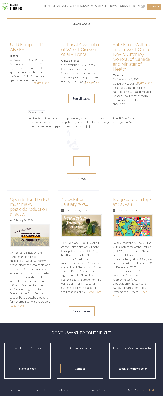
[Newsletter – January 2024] (81, 225)
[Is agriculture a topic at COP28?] (133, 225)
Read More (94, 291)
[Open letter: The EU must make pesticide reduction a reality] (30, 235)
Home (47, 5)
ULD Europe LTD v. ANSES (28, 47)
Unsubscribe (79, 389)
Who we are (99, 5)
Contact (124, 5)
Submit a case (27, 368)
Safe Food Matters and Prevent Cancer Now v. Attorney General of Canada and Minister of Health (132, 57)
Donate (154, 6)
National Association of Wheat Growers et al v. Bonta (81, 49)
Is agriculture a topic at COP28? (133, 202)
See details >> (40, 82)
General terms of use (18, 389)
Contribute (63, 389)
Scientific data (79, 5)
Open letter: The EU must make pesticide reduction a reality (29, 207)
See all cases (81, 98)
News (113, 5)
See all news (81, 311)
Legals (36, 389)
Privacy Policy (97, 389)
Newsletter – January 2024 (74, 202)
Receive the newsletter (132, 368)
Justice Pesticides (146, 389)
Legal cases (60, 5)
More (81, 161)
